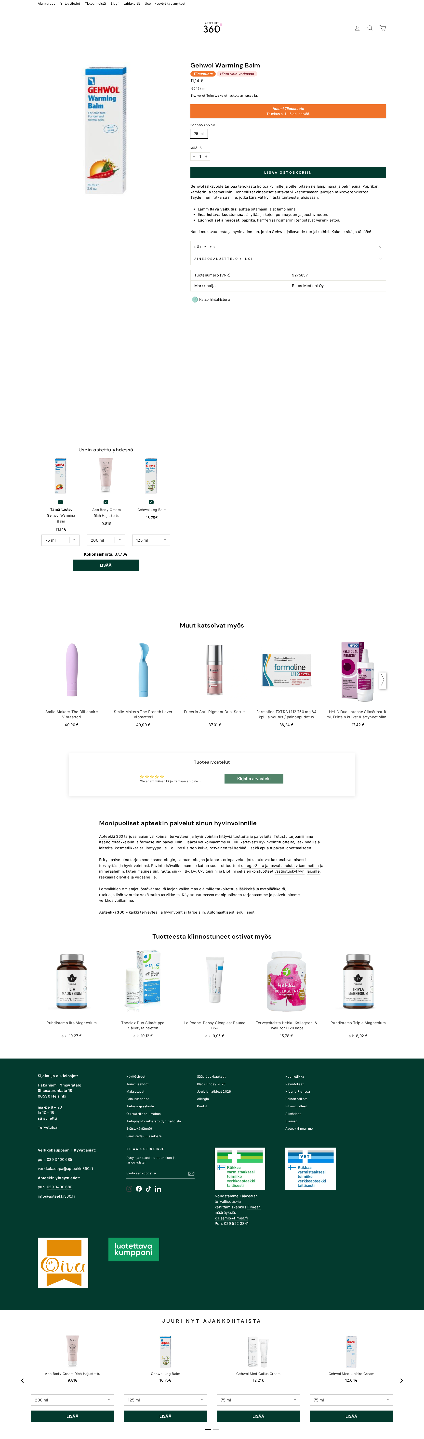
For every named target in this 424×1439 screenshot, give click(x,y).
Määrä (196, 147)
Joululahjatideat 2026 (214, 1091)
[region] (212, 1381)
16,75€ (165, 1380)
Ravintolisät (294, 1084)
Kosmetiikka (294, 1076)
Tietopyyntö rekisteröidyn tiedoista (153, 1121)
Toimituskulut (216, 95)
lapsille (313, 871)
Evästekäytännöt (139, 1128)
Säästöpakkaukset (211, 1076)
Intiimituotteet (296, 1106)
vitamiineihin (307, 865)
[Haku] (370, 28)
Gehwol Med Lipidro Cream (351, 1374)
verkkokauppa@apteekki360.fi (65, 1168)
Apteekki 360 (111, 836)
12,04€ (351, 1380)
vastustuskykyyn (290, 871)
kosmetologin (163, 859)
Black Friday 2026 (211, 1084)
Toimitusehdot (137, 1084)
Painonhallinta (296, 1099)
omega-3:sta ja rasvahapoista (268, 865)
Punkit (202, 1106)
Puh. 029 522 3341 (232, 1223)
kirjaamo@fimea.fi (231, 1218)
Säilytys (205, 247)
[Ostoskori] (382, 28)
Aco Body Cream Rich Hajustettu (106, 513)
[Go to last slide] (22, 1381)
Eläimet (291, 1121)
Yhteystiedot (70, 3)
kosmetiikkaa (127, 848)
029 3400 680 (59, 1187)
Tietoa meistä (95, 3)
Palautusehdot (137, 1099)
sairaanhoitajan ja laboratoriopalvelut (211, 859)
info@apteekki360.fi (56, 1196)
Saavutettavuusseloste (144, 1136)
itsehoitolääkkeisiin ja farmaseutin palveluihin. (141, 842)
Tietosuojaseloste (140, 1106)
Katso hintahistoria (214, 299)
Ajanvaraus (46, 3)
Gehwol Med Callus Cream (258, 1374)
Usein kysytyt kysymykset (165, 3)
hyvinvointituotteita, (277, 842)
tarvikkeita (170, 894)
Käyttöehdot (136, 1076)
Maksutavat (135, 1091)
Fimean (254, 1207)
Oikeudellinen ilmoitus (143, 1114)
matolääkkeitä (272, 889)
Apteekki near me (299, 1128)
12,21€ (258, 1380)
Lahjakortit (131, 3)
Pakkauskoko (202, 124)
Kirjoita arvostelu (254, 778)
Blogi (115, 3)
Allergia (203, 1099)
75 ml (199, 133)
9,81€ (73, 1380)
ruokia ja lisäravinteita (119, 894)
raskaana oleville (114, 877)
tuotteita (241, 836)
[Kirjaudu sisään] (357, 28)
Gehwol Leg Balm (152, 510)
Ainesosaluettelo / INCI (223, 259)
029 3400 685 (59, 1159)
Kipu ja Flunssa (297, 1091)
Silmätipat (293, 1114)
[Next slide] (401, 1381)
